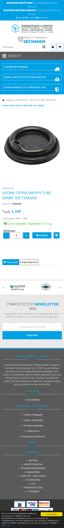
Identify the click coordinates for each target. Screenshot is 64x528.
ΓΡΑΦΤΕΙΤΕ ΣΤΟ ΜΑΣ (33, 306)
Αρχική (20, 17)
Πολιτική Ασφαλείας (33, 425)
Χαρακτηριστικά (29, 262)
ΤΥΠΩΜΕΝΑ (33, 491)
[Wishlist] (56, 235)
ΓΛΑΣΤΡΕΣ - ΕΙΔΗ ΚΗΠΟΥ (33, 475)
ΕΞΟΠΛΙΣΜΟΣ (33, 479)
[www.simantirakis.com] (32, 33)
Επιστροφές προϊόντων (33, 436)
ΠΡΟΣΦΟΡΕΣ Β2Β (33, 487)
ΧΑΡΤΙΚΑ (33, 460)
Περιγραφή (12, 262)
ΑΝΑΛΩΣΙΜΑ (20, 100)
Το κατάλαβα (51, 514)
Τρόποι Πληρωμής (33, 414)
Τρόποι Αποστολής (33, 420)
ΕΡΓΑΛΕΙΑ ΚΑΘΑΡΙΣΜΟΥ (33, 468)
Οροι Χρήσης (33, 399)
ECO (33, 483)
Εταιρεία (30, 17)
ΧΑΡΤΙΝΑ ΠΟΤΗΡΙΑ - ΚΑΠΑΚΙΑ (41, 100)
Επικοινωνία (43, 17)
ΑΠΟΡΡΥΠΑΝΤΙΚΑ (33, 464)
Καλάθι (43, 235)
